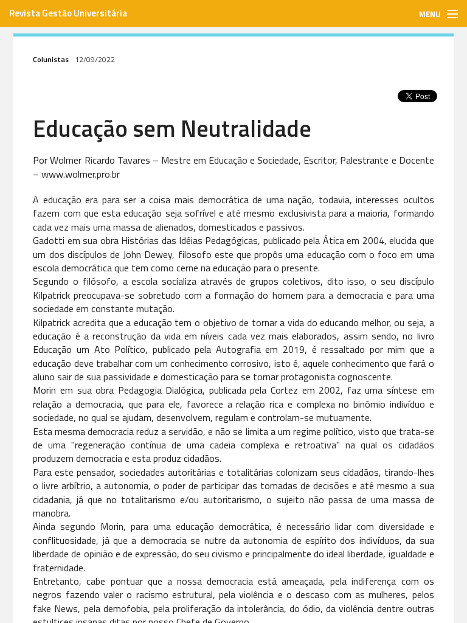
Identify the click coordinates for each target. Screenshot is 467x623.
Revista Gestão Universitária (68, 13)
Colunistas (51, 59)
